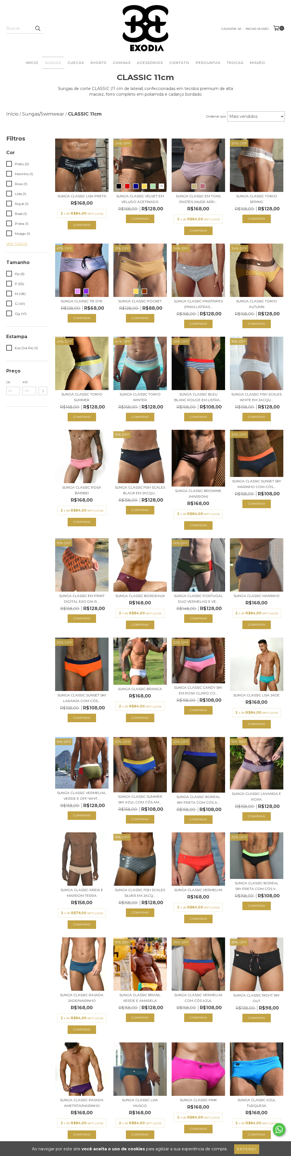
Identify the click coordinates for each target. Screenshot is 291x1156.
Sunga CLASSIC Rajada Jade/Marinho (81, 998)
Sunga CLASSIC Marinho (257, 596)
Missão (257, 62)
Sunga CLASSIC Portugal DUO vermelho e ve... (198, 599)
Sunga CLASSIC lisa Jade (256, 695)
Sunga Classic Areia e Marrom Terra (82, 893)
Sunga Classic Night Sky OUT (256, 998)
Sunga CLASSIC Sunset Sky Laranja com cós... (81, 698)
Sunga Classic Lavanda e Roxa (256, 796)
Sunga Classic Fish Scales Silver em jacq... (140, 893)
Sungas (53, 62)
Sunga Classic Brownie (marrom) (198, 494)
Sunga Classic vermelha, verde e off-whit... (81, 796)
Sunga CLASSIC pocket (140, 301)
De (8, 382)
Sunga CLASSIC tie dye (82, 301)
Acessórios (150, 62)
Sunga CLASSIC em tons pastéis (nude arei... (198, 199)
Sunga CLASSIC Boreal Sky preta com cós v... (256, 886)
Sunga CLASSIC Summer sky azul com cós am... (140, 799)
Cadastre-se (231, 29)
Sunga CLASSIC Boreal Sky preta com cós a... (198, 800)
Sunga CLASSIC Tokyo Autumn (256, 304)
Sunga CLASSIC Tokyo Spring (256, 199)
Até (25, 382)
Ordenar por (216, 116)
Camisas (121, 62)
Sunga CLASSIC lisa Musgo (140, 1103)
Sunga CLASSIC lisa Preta (81, 196)
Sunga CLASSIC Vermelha (198, 890)
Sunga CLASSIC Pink (198, 1100)
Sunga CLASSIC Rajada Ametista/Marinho (81, 1103)
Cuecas (76, 62)
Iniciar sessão (257, 29)
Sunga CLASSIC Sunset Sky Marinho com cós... (256, 484)
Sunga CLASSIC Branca (140, 689)
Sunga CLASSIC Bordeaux (140, 596)
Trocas (235, 62)
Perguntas (208, 62)
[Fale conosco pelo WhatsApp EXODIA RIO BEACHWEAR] (279, 1129)
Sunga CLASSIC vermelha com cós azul (198, 998)
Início (32, 62)
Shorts (98, 62)
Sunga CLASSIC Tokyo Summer (81, 397)
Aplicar (43, 391)
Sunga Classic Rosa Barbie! (81, 490)
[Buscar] (37, 28)
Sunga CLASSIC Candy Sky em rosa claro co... (198, 690)
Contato (179, 62)
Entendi (246, 1149)
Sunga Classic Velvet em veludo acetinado (140, 199)
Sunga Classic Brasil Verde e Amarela (140, 998)
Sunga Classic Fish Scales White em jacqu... (256, 397)
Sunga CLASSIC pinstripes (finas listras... (198, 304)
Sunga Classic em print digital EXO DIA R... (82, 599)
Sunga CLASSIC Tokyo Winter (140, 397)
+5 (161, 186)
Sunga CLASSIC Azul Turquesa (257, 1103)
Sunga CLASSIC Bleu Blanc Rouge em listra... (198, 397)
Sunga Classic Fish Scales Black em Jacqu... (140, 490)
